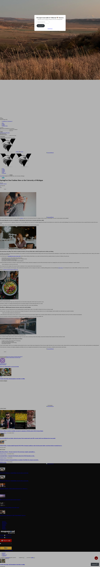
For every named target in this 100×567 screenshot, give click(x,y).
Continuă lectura (50, 28)
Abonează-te (94, 564)
